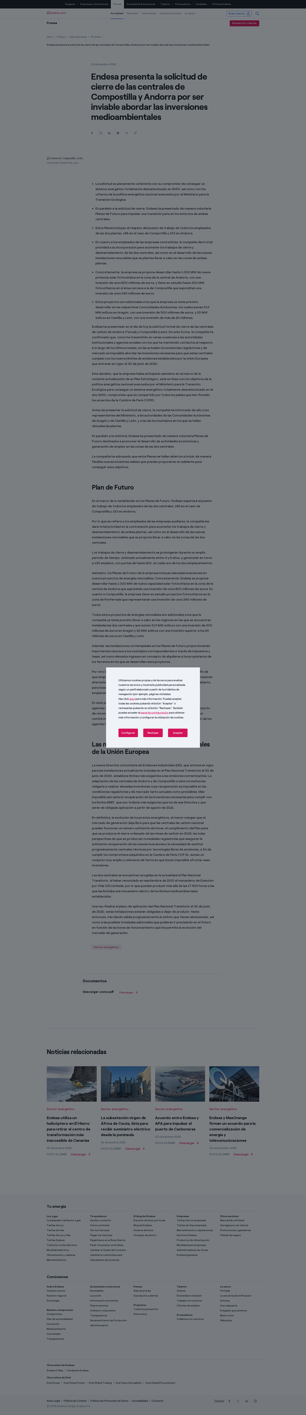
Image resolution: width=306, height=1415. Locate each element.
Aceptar (178, 732)
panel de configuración (154, 712)
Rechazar (153, 732)
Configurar (128, 732)
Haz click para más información (140, 698)
